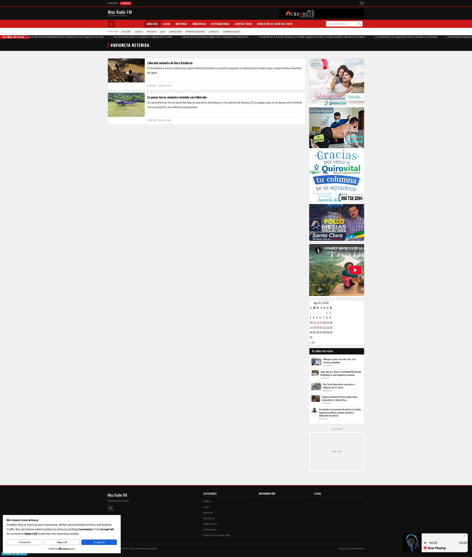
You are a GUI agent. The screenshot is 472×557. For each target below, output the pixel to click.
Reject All (62, 542)
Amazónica (199, 24)
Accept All (99, 542)
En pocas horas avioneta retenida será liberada (176, 97)
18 (314, 328)
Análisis (152, 24)
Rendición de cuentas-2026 (274, 24)
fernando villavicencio (195, 31)
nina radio (126, 31)
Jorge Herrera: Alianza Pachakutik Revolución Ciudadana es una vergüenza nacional (53, 37)
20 (321, 328)
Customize (24, 542)
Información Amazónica (14, 553)
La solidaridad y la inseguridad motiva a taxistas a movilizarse (398, 37)
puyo (162, 31)
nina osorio (151, 31)
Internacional (220, 24)
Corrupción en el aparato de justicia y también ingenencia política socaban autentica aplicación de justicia (304, 37)
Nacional (181, 24)
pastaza (138, 31)
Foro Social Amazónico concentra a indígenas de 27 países (134, 37)
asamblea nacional (231, 31)
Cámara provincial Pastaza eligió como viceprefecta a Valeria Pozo (207, 37)
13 (321, 323)
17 (311, 328)
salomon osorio (175, 31)
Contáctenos (243, 24)
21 (324, 328)
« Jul (312, 342)
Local (167, 24)
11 (314, 323)
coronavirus (214, 31)
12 (317, 323)
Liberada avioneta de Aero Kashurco (169, 63)
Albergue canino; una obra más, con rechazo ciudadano (339, 360)
